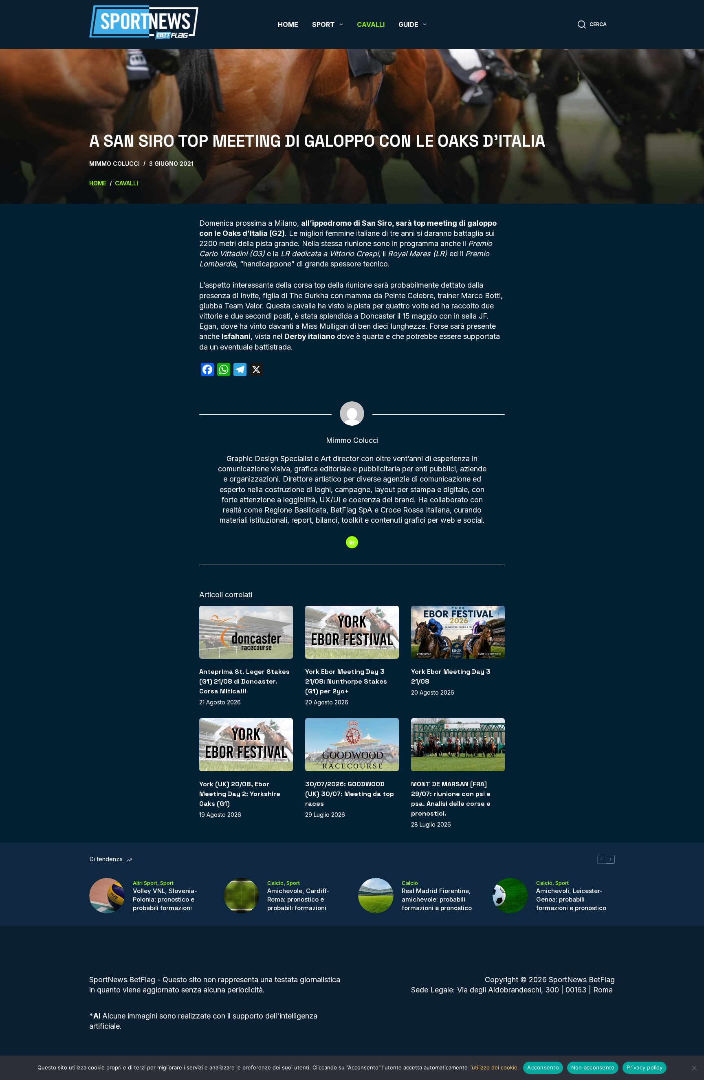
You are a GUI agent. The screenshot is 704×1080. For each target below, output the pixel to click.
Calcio (275, 883)
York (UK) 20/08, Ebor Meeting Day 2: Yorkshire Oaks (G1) (239, 794)
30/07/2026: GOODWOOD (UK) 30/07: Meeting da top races (349, 794)
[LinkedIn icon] (352, 542)
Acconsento (543, 1067)
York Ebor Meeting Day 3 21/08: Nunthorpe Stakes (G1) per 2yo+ (346, 681)
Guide (408, 24)
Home (288, 24)
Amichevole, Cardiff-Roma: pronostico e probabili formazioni (298, 899)
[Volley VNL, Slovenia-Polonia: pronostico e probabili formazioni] (107, 895)
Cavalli (371, 24)
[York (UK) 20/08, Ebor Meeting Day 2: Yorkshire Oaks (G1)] (246, 744)
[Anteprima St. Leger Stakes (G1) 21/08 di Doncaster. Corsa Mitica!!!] (246, 632)
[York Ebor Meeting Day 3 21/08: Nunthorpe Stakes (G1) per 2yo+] (352, 632)
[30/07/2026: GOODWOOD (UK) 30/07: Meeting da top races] (352, 744)
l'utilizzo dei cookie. (494, 1067)
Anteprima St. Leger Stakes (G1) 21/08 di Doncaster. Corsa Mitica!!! (244, 681)
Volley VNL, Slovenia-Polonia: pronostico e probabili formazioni (165, 899)
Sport (323, 24)
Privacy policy (644, 1067)
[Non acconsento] (694, 1068)
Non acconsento (593, 1067)
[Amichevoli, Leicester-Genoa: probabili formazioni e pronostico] (510, 895)
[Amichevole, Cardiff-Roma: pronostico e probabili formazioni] (241, 895)
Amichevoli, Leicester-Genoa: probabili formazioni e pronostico (571, 899)
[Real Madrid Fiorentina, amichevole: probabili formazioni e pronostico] (376, 895)
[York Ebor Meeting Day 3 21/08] (458, 632)
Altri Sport (145, 883)
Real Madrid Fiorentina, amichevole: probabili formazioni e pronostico (437, 899)
